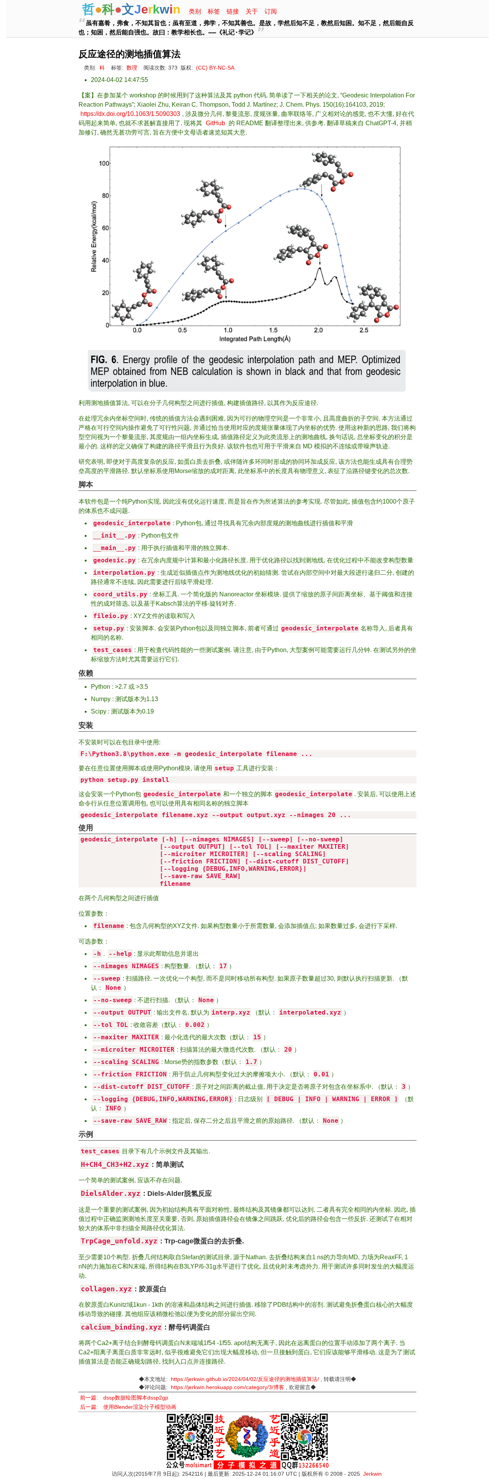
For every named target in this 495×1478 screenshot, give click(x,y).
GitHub (215, 123)
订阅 (271, 11)
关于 (252, 11)
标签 (214, 11)
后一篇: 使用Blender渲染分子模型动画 (128, 1407)
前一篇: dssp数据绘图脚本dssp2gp (124, 1398)
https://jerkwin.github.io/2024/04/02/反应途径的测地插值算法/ (245, 1379)
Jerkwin (372, 1474)
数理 (131, 68)
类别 (195, 11)
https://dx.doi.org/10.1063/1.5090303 (130, 114)
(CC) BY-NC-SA (215, 68)
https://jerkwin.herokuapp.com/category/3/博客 (227, 1387)
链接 (233, 11)
